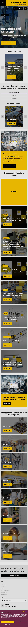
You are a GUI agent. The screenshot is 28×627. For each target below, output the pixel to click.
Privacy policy (24, 611)
